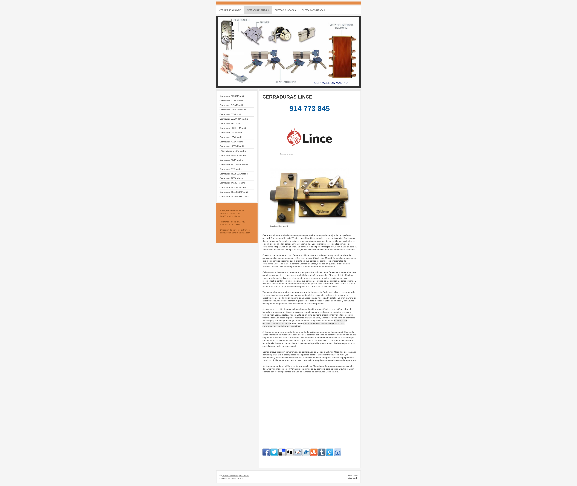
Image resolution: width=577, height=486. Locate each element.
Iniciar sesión (352, 475)
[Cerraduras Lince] (309, 137)
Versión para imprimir (230, 476)
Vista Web (352, 478)
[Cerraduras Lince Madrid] (310, 194)
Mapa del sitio (244, 476)
